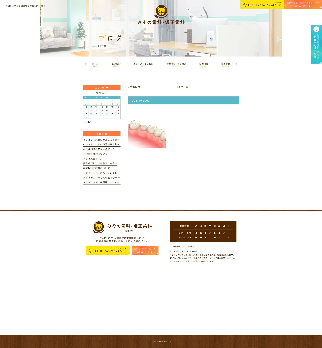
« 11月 (88, 121)
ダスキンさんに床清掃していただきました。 (107, 182)
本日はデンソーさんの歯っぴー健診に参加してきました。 (115, 177)
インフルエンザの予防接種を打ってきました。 (108, 144)
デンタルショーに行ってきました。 (102, 172)
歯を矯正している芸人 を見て (100, 163)
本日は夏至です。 (93, 158)
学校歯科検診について (95, 153)
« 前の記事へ (135, 87)
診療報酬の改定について (96, 168)
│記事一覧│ (183, 87)
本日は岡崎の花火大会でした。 (100, 149)
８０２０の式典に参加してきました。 (104, 139)
